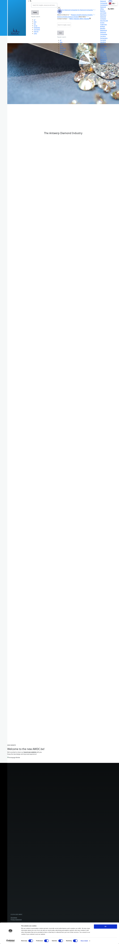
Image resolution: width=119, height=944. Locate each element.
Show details (84, 940)
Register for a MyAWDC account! (104, 61)
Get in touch (32, 915)
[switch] (46, 940)
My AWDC (32, 912)
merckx (36, 31)
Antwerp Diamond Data (36, 858)
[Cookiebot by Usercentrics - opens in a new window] (10, 941)
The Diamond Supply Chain (37, 864)
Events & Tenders (34, 877)
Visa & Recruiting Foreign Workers (39, 824)
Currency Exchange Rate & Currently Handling (17, 110)
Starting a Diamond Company (103, 17)
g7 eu (35, 26)
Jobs (30, 842)
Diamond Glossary (34, 866)
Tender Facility (33, 848)
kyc (35, 24)
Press (30, 882)
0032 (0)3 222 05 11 (40, 773)
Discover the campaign (10, 251)
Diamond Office (33, 800)
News (30, 880)
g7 (34, 20)
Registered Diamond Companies (103, 32)
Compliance (103, 5)
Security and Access (35, 810)
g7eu (35, 33)
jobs (35, 22)
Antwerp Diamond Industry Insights (30, 237)
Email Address (7, 709)
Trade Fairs (103, 24)
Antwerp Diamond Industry (37, 861)
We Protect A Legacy (35, 827)
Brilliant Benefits (34, 816)
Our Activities (33, 840)
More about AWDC (24, 235)
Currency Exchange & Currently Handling (41, 821)
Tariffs (30, 813)
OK (105, 926)
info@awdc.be (38, 774)
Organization (33, 837)
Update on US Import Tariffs (63, 134)
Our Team (32, 845)
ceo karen (37, 29)
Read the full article (17, 367)
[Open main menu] (59, 8)
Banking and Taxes (34, 805)
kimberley (37, 28)
